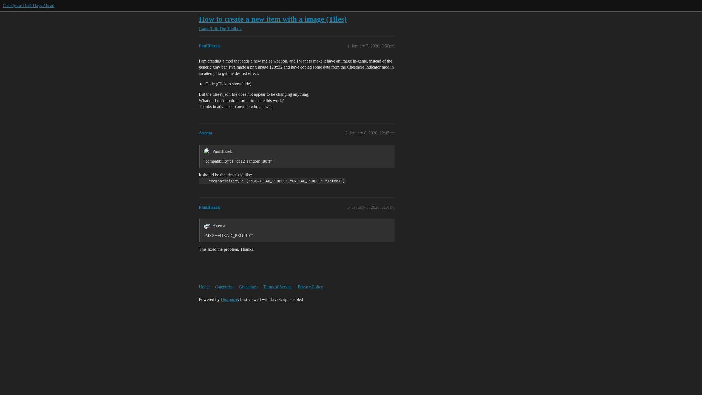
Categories (224, 286)
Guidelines (248, 286)
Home (204, 286)
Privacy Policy (310, 286)
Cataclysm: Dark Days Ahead (28, 5)
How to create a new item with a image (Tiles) (273, 19)
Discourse (229, 299)
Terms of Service (277, 286)
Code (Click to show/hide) (227, 83)
